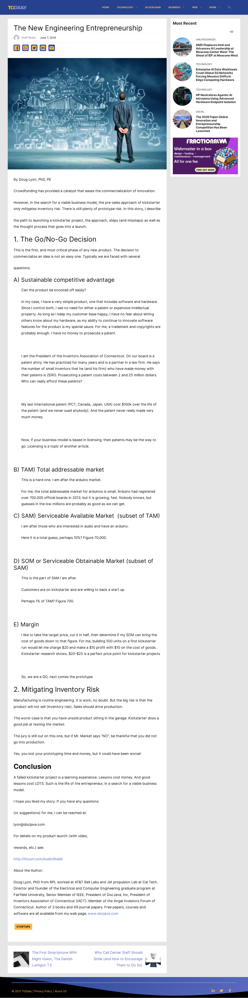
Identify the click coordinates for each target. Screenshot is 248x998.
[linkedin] (43, 48)
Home (105, 7)
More (212, 7)
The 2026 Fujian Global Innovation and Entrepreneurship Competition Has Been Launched (212, 124)
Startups (23, 926)
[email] (51, 48)
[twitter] (34, 48)
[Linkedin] (213, 990)
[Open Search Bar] (229, 7)
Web (194, 7)
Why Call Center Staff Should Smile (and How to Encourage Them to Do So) (118, 958)
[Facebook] (230, 990)
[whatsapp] (25, 48)
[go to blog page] (232, 31)
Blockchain (153, 7)
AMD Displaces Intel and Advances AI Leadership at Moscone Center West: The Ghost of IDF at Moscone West (217, 50)
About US (61, 991)
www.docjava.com (103, 913)
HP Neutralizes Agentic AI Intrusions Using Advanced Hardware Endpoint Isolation (216, 98)
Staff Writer (28, 37)
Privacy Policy (43, 991)
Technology (125, 7)
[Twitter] (221, 990)
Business (174, 7)
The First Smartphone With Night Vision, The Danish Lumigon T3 (54, 958)
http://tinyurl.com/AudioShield (38, 859)
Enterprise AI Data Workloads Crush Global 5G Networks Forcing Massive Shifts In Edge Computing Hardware (216, 75)
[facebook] (17, 48)
